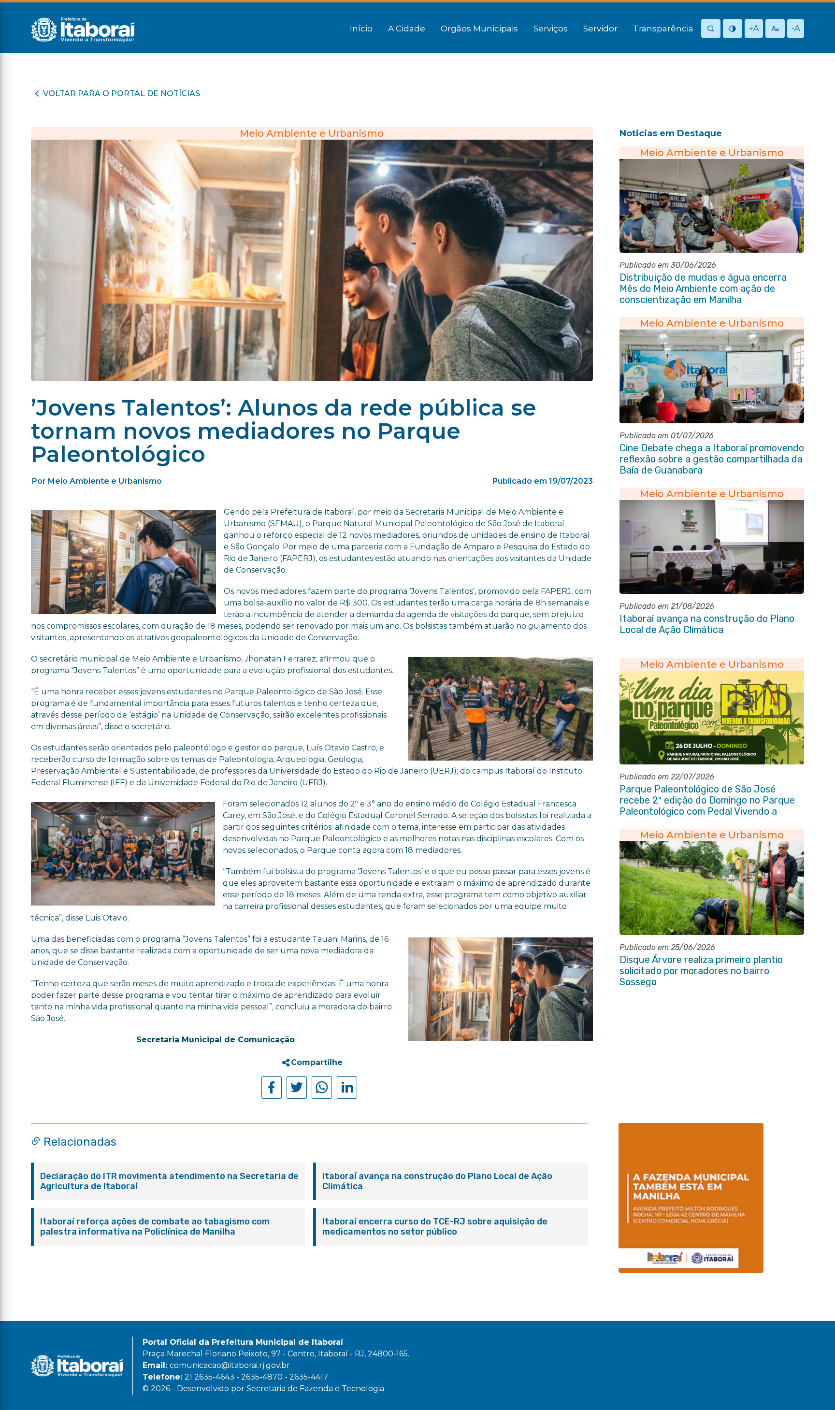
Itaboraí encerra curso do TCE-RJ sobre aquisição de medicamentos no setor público (434, 1227)
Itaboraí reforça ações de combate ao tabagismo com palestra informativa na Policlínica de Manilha (155, 1227)
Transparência (663, 28)
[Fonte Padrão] (775, 29)
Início (361, 28)
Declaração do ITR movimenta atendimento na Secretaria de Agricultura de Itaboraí (169, 1181)
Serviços (550, 28)
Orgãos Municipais (479, 28)
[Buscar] (710, 29)
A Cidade (406, 28)
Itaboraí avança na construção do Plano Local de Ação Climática (437, 1181)
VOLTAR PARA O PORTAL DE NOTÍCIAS (121, 93)
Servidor (600, 28)
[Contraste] (732, 29)
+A (754, 28)
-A (796, 28)
